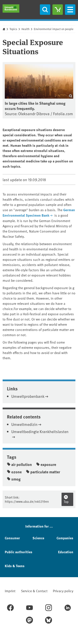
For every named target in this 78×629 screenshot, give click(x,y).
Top (66, 501)
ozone (16, 472)
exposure (48, 464)
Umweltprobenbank (27, 396)
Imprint (10, 590)
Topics (13, 29)
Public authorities (18, 551)
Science (38, 537)
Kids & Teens (14, 565)
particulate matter (45, 472)
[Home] (11, 8)
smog (16, 479)
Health (25, 29)
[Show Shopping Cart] (57, 9)
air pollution (21, 464)
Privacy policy (63, 590)
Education (65, 551)
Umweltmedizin (24, 424)
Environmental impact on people (53, 29)
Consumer (12, 537)
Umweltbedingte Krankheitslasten (39, 431)
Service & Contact (34, 590)
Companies (65, 537)
